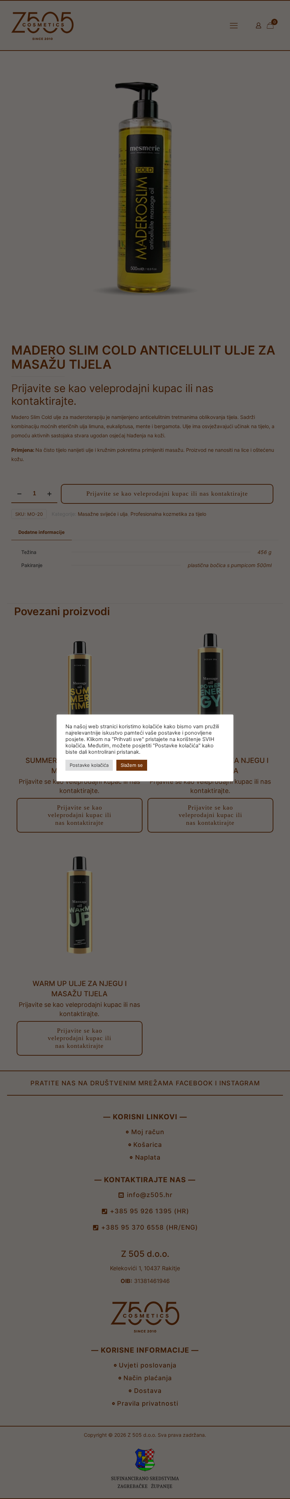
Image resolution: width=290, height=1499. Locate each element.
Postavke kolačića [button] (89, 765)
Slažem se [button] (132, 765)
